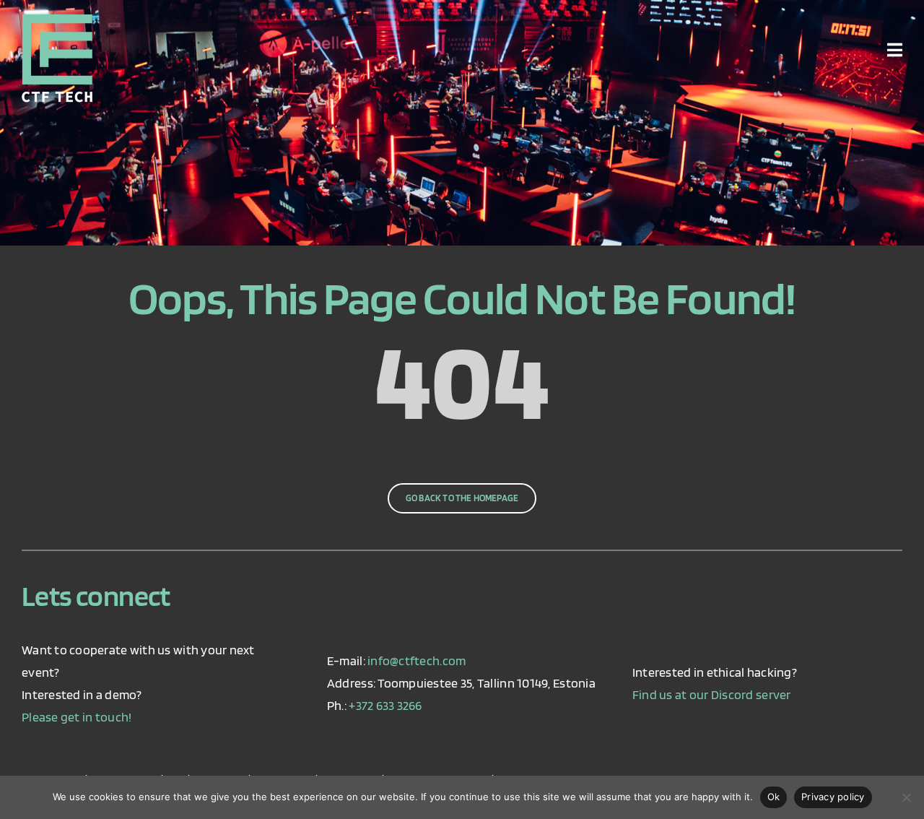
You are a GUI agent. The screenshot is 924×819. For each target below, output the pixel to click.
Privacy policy (833, 796)
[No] (906, 797)
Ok (773, 796)
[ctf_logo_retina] (57, 20)
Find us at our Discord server (711, 694)
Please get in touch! (76, 716)
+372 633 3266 (385, 705)
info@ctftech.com (416, 660)
